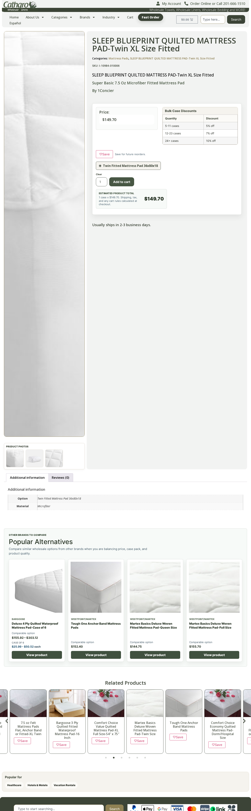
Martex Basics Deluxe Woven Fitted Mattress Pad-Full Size (210, 625)
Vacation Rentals (64, 785)
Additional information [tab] (27, 477)
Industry (108, 17)
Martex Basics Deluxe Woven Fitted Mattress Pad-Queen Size (153, 625)
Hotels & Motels (37, 785)
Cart (130, 17)
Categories (59, 17)
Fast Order (150, 17)
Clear (99, 174)
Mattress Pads (118, 58)
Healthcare (14, 785)
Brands (85, 17)
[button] (44, 234)
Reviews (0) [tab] (60, 477)
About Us (32, 17)
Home (14, 17)
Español (15, 23)
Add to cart (121, 182)
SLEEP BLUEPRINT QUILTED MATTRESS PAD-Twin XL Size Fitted (172, 58)
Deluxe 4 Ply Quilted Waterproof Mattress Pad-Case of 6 (35, 625)
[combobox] (213, 19)
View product (36, 655)
